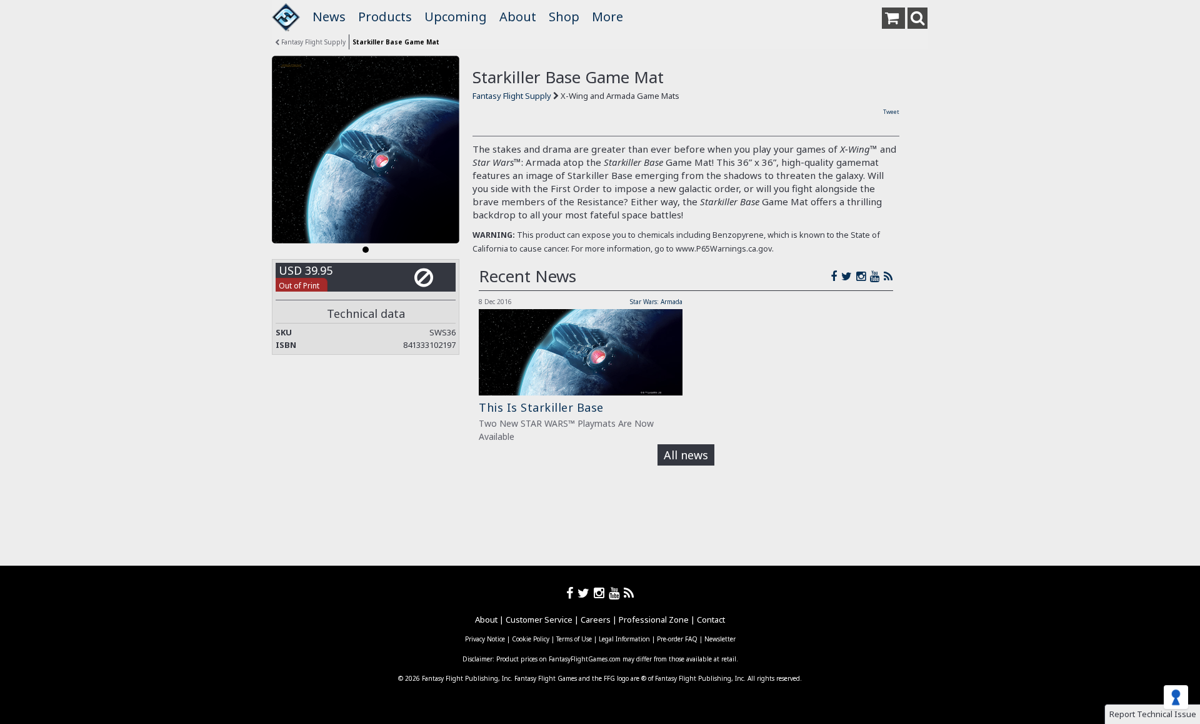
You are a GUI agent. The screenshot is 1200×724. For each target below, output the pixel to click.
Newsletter (720, 639)
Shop (564, 16)
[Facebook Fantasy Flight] (836, 275)
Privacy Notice (485, 639)
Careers (596, 619)
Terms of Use (574, 639)
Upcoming (455, 16)
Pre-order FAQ (677, 639)
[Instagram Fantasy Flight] (863, 275)
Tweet (891, 112)
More (607, 16)
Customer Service (539, 619)
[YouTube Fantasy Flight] (877, 275)
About (517, 16)
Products (385, 16)
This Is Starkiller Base (541, 407)
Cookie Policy (530, 639)
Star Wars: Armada (656, 301)
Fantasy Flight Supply (312, 42)
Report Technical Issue (1152, 714)
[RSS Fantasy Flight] (888, 275)
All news (686, 454)
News (329, 16)
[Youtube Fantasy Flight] (616, 592)
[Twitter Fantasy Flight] (848, 275)
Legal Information (624, 639)
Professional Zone (654, 619)
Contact (711, 619)
